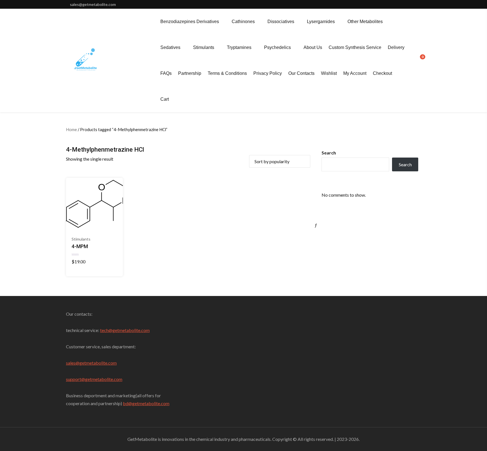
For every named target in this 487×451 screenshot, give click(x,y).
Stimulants (203, 47)
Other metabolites (365, 21)
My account (354, 73)
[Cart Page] (419, 60)
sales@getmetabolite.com (93, 4)
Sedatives (170, 47)
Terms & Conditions (227, 73)
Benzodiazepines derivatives (189, 21)
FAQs (166, 73)
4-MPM (80, 246)
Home (71, 129)
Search (329, 152)
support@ (75, 379)
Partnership (189, 73)
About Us (313, 47)
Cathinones (243, 21)
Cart (164, 99)
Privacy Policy (267, 73)
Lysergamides (321, 21)
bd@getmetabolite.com (146, 403)
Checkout (382, 73)
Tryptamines (239, 47)
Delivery (396, 47)
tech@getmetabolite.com (125, 330)
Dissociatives (280, 21)
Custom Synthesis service (355, 47)
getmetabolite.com (98, 362)
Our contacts (301, 73)
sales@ (72, 362)
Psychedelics (277, 47)
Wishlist (329, 73)
